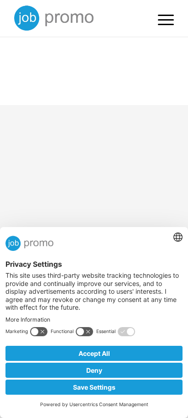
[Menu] (161, 18)
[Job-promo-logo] (78, 18)
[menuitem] (161, 18)
